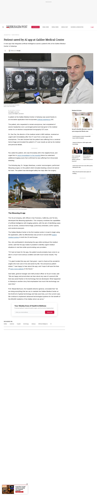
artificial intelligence (44, 119)
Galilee (5, 323)
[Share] (5, 50)
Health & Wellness (15, 34)
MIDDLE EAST (64, 27)
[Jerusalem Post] (15, 27)
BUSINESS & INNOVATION (77, 27)
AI (50, 323)
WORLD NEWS (55, 27)
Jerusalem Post (7, 34)
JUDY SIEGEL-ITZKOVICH (15, 110)
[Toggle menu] (3, 27)
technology (26, 323)
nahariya (34, 323)
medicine (12, 323)
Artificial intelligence (43, 323)
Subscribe (49, 312)
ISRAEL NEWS (45, 27)
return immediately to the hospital (29, 155)
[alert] (15, 489)
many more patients (17, 269)
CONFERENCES (35, 27)
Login (92, 27)
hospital (19, 323)
